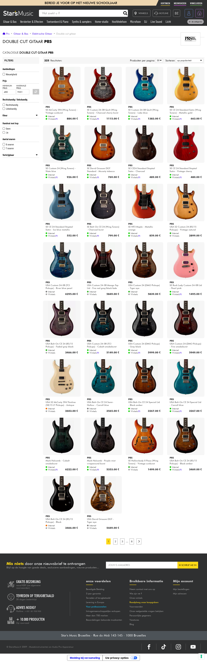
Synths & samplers (82, 21)
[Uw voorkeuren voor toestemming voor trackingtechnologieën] (201, 656)
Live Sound (157, 21)
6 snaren (10, 144)
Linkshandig (11, 108)
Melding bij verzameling (85, 657)
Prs (8, 33)
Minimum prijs (7, 86)
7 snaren (10, 148)
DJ (146, 21)
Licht (168, 21)
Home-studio (102, 21)
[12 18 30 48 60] (158, 60)
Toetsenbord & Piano (58, 21)
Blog (132, 624)
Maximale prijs (21, 86)
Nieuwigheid (11, 74)
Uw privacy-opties (117, 657)
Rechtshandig (12, 104)
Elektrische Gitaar (42, 33)
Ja (7, 132)
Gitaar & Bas (10, 21)
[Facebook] (149, 646)
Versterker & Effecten (32, 21)
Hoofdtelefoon (119, 21)
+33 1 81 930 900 (33, 611)
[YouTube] (193, 646)
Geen (8, 128)
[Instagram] (178, 646)
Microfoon (135, 21)
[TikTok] (163, 646)
